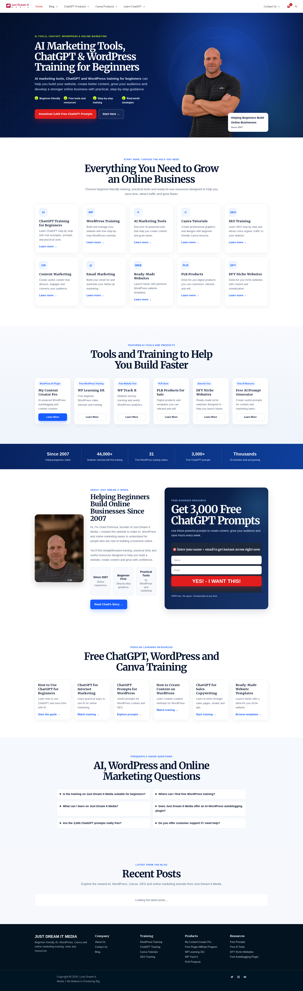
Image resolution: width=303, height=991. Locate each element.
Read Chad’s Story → (108, 604)
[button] (296, 6)
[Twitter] (232, 977)
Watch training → (88, 714)
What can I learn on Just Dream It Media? (90, 806)
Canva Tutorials (149, 951)
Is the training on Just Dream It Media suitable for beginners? (104, 794)
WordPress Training (151, 941)
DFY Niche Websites (241, 951)
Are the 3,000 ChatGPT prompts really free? (92, 823)
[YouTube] (245, 977)
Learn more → (48, 246)
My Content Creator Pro (198, 941)
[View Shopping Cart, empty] (288, 6)
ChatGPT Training (150, 946)
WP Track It (191, 956)
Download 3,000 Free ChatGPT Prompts (65, 114)
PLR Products (193, 961)
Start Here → (111, 114)
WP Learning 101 (195, 951)
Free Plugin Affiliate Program (201, 946)
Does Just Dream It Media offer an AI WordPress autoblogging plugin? (198, 808)
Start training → (206, 714)
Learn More (52, 417)
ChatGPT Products (75, 6)
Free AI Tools (237, 946)
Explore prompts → (129, 714)
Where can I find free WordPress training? (186, 794)
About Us (100, 941)
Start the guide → (49, 714)
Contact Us (270, 6)
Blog (51, 6)
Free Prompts (237, 941)
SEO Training (147, 956)
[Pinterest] (238, 977)
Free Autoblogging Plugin (244, 956)
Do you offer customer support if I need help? (189, 823)
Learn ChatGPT (133, 6)
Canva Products (104, 6)
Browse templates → (249, 714)
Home (39, 6)
